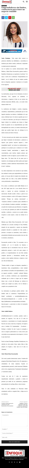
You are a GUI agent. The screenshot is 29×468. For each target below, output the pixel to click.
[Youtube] (20, 462)
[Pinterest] (9, 17)
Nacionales (4, 5)
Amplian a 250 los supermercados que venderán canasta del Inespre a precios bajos (22, 405)
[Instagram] (12, 462)
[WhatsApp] (13, 17)
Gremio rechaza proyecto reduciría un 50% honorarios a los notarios (7, 404)
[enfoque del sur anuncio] (14, 89)
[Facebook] (2, 17)
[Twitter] (6, 17)
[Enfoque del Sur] (6, 2)
